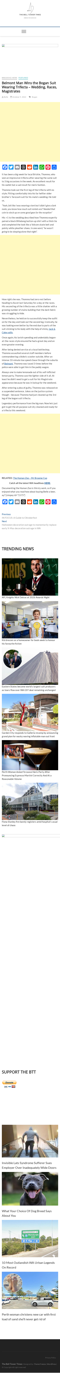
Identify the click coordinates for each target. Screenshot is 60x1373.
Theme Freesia (40, 1364)
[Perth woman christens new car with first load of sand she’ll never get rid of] (30, 1290)
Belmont (8, 363)
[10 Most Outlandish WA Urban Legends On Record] (30, 1238)
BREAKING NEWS (9, 78)
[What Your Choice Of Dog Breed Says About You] (30, 1189)
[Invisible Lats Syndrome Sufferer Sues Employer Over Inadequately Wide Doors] (30, 1141)
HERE (47, 483)
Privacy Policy (50, 1358)
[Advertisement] (30, 132)
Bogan (34, 97)
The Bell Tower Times (12, 1364)
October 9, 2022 (19, 97)
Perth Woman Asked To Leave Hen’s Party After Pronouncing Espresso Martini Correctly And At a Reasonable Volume (27, 775)
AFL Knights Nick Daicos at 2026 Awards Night (26, 597)
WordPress (51, 1364)
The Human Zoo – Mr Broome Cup (30, 478)
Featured (23, 78)
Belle (6, 97)
